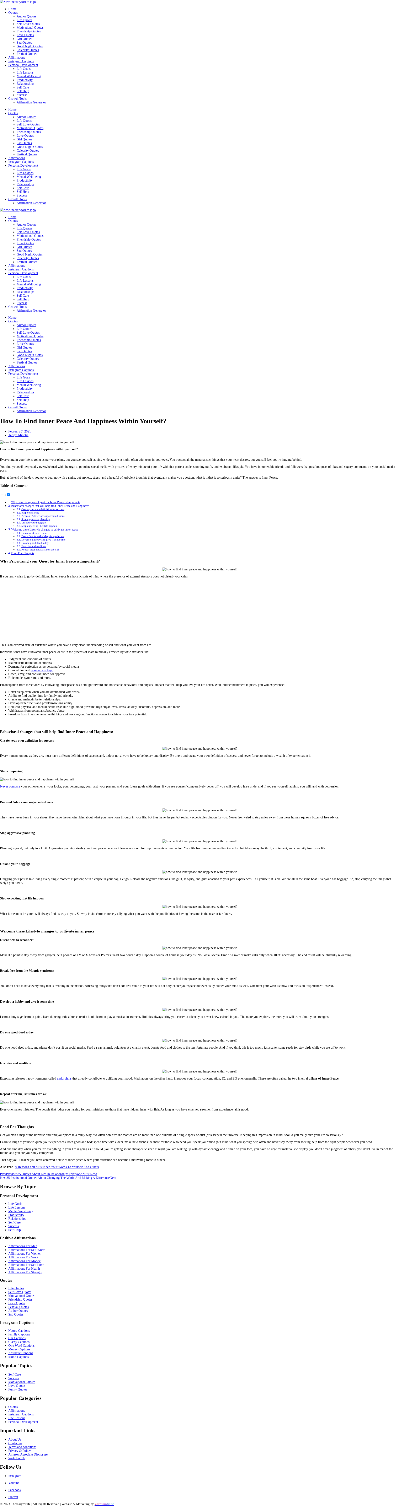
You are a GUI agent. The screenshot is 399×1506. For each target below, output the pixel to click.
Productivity (25, 80)
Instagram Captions (21, 61)
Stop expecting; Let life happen (39, 525)
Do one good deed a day (35, 542)
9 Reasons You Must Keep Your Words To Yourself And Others (57, 1167)
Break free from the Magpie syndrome (42, 536)
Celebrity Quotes (28, 50)
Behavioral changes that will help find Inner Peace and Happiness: (50, 505)
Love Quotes (25, 35)
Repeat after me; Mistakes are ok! (40, 549)
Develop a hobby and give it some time (43, 539)
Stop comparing (30, 512)
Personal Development (23, 65)
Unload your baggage (33, 522)
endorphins (64, 1078)
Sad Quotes (24, 42)
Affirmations (16, 57)
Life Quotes (24, 20)
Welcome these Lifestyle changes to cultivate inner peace (44, 529)
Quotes (13, 12)
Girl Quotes (24, 39)
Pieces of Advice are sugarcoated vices (42, 515)
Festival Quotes (27, 53)
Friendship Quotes (29, 31)
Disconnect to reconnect (35, 532)
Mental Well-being (29, 76)
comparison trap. (42, 670)
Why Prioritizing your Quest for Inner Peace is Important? (45, 502)
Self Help (23, 91)
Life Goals (24, 68)
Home (12, 9)
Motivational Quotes (30, 27)
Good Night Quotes (30, 46)
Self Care (23, 87)
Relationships (25, 83)
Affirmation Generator (31, 102)
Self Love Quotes (28, 24)
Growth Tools (17, 98)
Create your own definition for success (42, 509)
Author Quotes (26, 16)
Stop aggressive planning (35, 519)
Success (22, 95)
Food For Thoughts (22, 553)
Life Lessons (25, 72)
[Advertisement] (199, 611)
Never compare (10, 786)
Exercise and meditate (33, 546)
